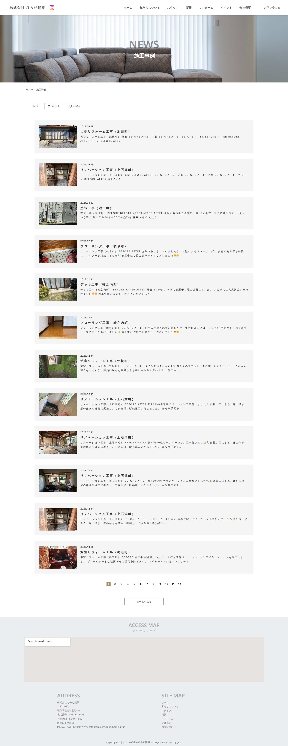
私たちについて (170, 706)
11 (173, 584)
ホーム (165, 702)
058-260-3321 (76, 714)
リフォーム (168, 718)
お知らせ (76, 106)
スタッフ (166, 710)
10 (166, 584)
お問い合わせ (169, 726)
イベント (55, 106)
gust (179, 742)
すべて (35, 106)
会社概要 (166, 722)
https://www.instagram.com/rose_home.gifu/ (99, 726)
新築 (164, 714)
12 (179, 584)
